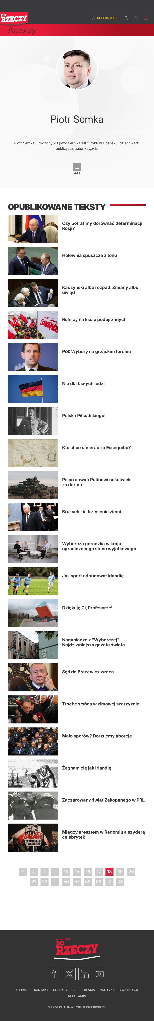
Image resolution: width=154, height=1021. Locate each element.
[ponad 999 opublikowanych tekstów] (77, 167)
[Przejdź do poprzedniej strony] (34, 872)
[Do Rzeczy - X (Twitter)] (69, 974)
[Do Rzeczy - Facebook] (54, 974)
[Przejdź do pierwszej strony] (23, 872)
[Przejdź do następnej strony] (109, 882)
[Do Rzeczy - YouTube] (100, 974)
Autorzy (22, 30)
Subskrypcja (64, 990)
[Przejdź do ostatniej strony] (120, 882)
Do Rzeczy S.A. (67, 1006)
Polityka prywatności (119, 990)
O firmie (22, 990)
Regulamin (77, 996)
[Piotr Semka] (77, 69)
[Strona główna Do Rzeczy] (14, 19)
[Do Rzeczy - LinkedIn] (84, 974)
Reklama (87, 990)
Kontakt (41, 990)
